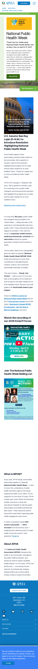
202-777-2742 (19, 605)
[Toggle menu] (34, 3)
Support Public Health (19, 590)
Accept (8, 663)
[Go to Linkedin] (31, 611)
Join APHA (23, 3)
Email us (15, 536)
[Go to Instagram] (22, 611)
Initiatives (11, 8)
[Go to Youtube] (4, 616)
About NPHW (13, 76)
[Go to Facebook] (4, 611)
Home (4, 8)
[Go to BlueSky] (13, 611)
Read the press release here (15, 205)
